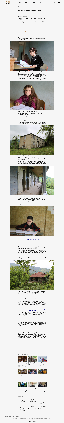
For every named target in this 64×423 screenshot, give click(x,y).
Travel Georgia (7, 7)
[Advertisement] (32, 345)
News (20, 2)
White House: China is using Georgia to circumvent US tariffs (42, 401)
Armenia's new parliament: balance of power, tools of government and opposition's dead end (22, 364)
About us (6, 416)
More (41, 2)
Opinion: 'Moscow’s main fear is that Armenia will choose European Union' (41, 364)
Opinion (25, 2)
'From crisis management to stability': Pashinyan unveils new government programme (32, 377)
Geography (33, 2)
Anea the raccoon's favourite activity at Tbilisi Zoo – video (31, 363)
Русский (19, 6)
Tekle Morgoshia (21, 12)
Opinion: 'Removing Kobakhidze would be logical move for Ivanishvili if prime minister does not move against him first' (32, 390)
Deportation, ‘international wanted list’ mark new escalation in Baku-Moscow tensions (33, 402)
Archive (19, 8)
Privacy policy (16, 416)
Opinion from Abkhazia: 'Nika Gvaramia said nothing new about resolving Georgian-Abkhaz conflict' (22, 390)
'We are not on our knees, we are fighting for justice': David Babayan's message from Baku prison (42, 390)
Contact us (11, 416)
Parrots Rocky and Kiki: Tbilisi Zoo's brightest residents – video (42, 376)
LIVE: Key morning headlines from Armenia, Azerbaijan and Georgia (22, 376)
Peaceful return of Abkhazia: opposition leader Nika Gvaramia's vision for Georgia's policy (43, 408)
